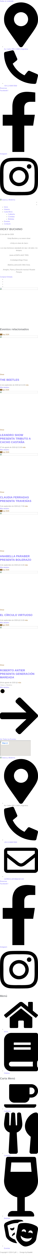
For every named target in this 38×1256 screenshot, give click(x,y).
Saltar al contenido (6, 1)
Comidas (11, 216)
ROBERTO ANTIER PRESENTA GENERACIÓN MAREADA (17, 674)
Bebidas (11, 219)
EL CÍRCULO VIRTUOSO (16, 615)
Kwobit (30, 1252)
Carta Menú (8, 212)
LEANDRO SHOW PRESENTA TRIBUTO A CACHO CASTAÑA (15, 438)
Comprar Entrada (6, 277)
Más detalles (4, 387)
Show (2, 374)
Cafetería (11, 214)
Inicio (6, 207)
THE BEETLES (9, 379)
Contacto (7, 224)
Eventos (7, 221)
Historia (7, 209)
